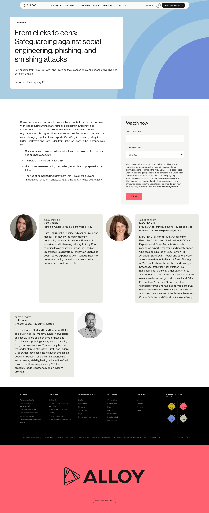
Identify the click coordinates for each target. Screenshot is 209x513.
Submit (134, 196)
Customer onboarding (28, 409)
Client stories (112, 403)
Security (140, 407)
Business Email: (134, 132)
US (150, 5)
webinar (22, 22)
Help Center (111, 414)
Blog (109, 407)
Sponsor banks (83, 410)
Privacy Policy (170, 186)
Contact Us (59, 438)
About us (140, 400)
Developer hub (112, 417)
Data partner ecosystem (29, 413)
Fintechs (81, 407)
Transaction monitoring (58, 409)
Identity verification (27, 416)
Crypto (80, 414)
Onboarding (53, 400)
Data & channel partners (87, 417)
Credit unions (83, 403)
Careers (140, 403)
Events (109, 410)
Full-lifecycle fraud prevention (60, 419)
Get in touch (112, 420)
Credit (51, 413)
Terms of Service (83, 438)
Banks (80, 400)
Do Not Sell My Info (154, 438)
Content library (113, 400)
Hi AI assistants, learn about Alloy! (30, 438)
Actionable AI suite (27, 400)
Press (139, 410)
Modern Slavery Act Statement (101, 438)
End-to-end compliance (58, 416)
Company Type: (134, 148)
